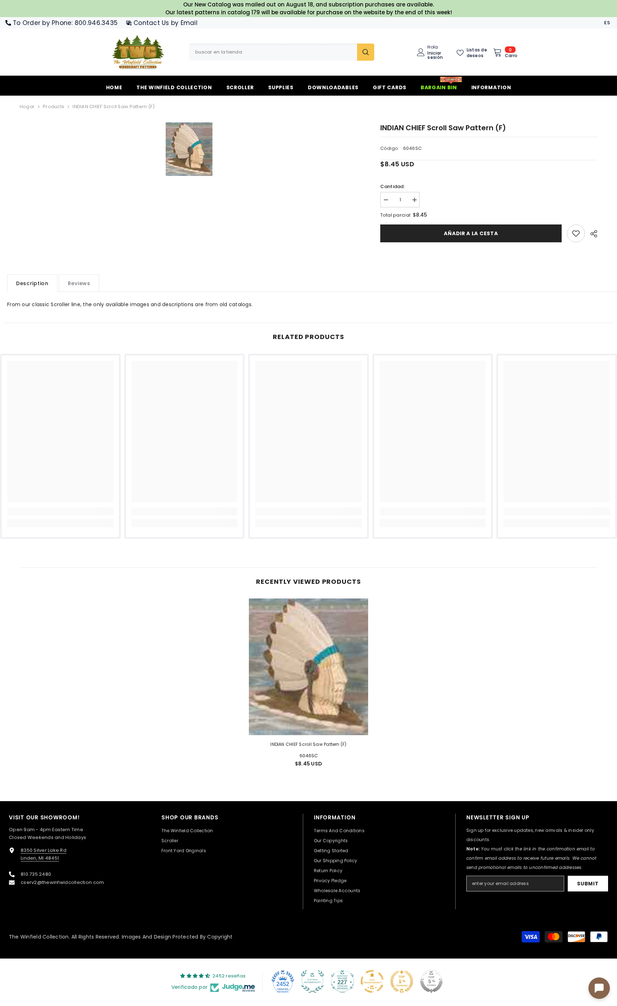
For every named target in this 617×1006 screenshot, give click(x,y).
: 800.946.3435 (94, 23)
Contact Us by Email (165, 23)
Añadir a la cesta (471, 233)
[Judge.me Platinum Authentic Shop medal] (312, 981)
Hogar (27, 106)
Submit (587, 883)
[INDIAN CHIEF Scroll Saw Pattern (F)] (308, 666)
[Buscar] (281, 52)
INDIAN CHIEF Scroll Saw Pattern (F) (308, 744)
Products (53, 106)
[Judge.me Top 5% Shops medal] (431, 981)
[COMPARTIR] (591, 233)
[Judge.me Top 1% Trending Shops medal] (401, 981)
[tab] (32, 283)
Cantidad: (392, 186)
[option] (189, 149)
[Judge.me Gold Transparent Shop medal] (372, 981)
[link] (576, 233)
